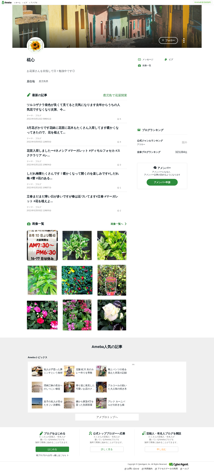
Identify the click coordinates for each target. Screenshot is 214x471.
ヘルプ (186, 468)
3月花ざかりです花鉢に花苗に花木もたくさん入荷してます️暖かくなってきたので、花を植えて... (73, 130)
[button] (168, 40)
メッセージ (147, 59)
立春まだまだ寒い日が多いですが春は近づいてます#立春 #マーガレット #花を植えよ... (72, 199)
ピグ (171, 59)
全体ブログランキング (148, 152)
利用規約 (148, 468)
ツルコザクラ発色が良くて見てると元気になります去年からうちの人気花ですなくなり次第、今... (73, 107)
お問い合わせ (133, 468)
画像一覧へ (117, 223)
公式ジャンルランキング (150, 140)
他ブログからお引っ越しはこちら (51, 455)
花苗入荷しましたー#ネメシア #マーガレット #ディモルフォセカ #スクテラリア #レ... (73, 153)
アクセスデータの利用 (168, 468)
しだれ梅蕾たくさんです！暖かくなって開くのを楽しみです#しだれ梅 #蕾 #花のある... (73, 176)
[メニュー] (184, 40)
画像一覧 (146, 65)
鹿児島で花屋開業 (115, 95)
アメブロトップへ (107, 417)
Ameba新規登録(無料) (202, 2)
